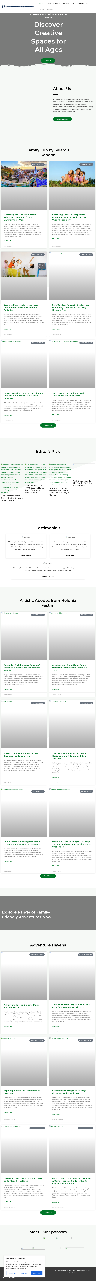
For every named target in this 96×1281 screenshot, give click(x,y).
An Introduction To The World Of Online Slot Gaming (83, 483)
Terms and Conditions (77, 1270)
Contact (49, 10)
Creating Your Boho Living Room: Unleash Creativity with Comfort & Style (69, 667)
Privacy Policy (63, 1270)
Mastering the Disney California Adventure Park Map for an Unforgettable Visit (20, 217)
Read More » (8, 241)
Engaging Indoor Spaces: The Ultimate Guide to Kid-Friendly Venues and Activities (24, 396)
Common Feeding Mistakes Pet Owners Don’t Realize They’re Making (59, 491)
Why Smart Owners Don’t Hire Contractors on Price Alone (12, 498)
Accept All (36, 1273)
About (41, 10)
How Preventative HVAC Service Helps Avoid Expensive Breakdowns (34, 489)
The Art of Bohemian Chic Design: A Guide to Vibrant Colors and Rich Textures (70, 756)
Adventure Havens (83, 3)
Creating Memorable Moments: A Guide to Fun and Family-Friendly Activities (21, 307)
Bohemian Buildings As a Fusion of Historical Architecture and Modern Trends (22, 667)
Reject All (24, 1273)
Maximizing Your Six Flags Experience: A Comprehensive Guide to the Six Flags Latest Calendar (71, 1181)
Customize (12, 1273)
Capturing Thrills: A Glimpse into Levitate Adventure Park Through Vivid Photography (69, 217)
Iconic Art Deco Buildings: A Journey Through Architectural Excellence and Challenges (71, 844)
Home (41, 3)
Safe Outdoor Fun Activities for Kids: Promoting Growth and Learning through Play (71, 307)
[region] (24, 1266)
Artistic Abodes (68, 3)
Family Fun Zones (53, 3)
